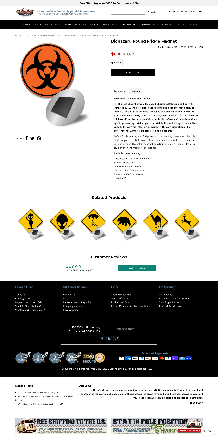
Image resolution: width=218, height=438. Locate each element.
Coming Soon (22, 298)
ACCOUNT (174, 11)
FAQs (66, 298)
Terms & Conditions (170, 306)
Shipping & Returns (170, 302)
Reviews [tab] (135, 91)
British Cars (51, 24)
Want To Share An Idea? (28, 306)
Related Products (109, 197)
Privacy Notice (71, 309)
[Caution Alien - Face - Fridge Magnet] (62, 240)
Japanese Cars (148, 24)
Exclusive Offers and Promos (174, 298)
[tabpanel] (157, 138)
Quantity (116, 62)
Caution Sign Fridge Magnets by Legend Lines (51, 35)
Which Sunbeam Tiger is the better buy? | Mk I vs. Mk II (41, 404)
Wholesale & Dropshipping (30, 309)
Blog (184, 24)
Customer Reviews (121, 294)
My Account (165, 294)
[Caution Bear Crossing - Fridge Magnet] (124, 240)
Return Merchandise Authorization (130, 306)
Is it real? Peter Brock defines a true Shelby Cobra (39, 392)
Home (18, 35)
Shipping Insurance (73, 306)
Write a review (137, 268)
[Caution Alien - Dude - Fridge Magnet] (31, 240)
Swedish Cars (128, 24)
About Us (20, 294)
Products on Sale (120, 302)
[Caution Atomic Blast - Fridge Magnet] (93, 240)
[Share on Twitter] (32, 138)
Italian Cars (89, 24)
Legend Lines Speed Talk (28, 302)
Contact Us (69, 294)
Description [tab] (120, 91)
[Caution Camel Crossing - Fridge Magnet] (155, 240)
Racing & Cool (169, 24)
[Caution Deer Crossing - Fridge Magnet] (187, 240)
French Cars (108, 24)
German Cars (70, 24)
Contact (194, 24)
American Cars (30, 24)
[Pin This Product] (39, 138)
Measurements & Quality (77, 302)
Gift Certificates (119, 298)
